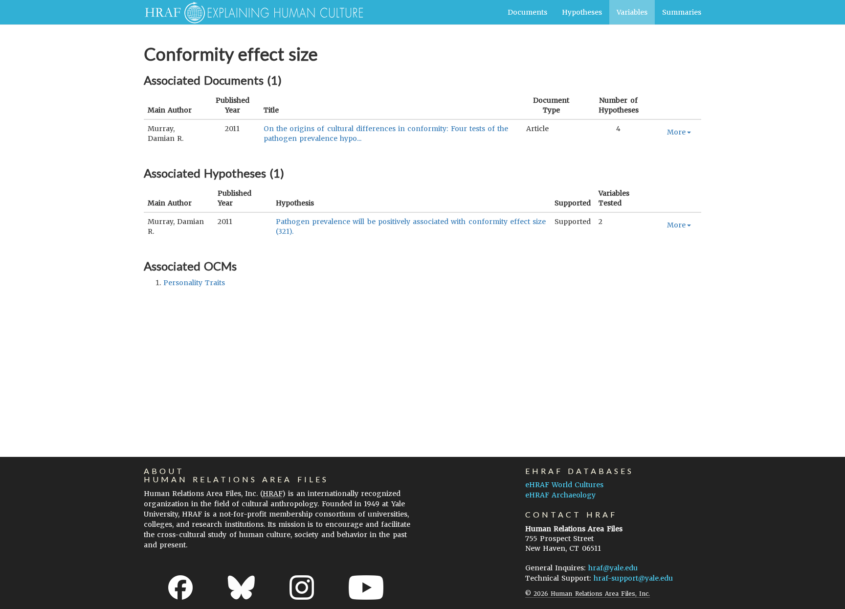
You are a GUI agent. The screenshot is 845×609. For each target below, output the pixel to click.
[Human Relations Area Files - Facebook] (180, 587)
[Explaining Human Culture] (250, 12)
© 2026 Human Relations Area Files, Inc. (587, 593)
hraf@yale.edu (613, 568)
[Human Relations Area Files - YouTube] (366, 587)
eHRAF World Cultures (564, 484)
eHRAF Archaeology (560, 495)
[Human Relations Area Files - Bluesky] (241, 587)
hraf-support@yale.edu (633, 578)
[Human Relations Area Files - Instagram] (301, 587)
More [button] (676, 132)
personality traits (194, 282)
